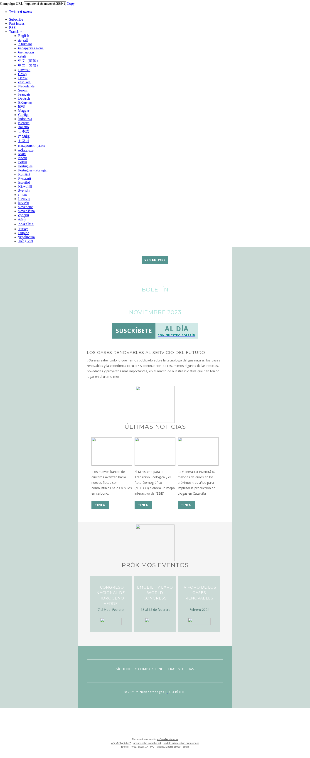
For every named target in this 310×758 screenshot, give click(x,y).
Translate (15, 32)
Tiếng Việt (25, 241)
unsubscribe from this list (147, 743)
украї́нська (26, 237)
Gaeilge (23, 115)
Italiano (23, 127)
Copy (71, 3)
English (23, 36)
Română (24, 174)
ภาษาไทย (26, 224)
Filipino (23, 233)
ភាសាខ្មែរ (24, 136)
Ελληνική (25, 102)
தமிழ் (22, 219)
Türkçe (23, 229)
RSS (12, 27)
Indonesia (25, 119)
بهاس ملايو (26, 150)
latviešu (23, 203)
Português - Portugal (32, 170)
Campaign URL (11, 3)
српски (23, 215)
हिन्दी (21, 106)
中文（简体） (29, 61)
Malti (22, 154)
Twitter (20, 12)
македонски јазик (31, 145)
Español (24, 182)
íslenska (24, 123)
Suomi (22, 90)
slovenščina (26, 211)
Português (25, 166)
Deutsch (24, 98)
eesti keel (24, 82)
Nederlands (26, 86)
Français (24, 94)
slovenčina (25, 207)
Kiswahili (25, 186)
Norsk (22, 158)
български (26, 52)
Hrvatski (24, 70)
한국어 (23, 141)
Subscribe (16, 19)
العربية (23, 40)
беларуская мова (31, 48)
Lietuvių (24, 199)
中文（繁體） (29, 65)
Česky (22, 74)
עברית (22, 195)
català (22, 56)
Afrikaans (25, 44)
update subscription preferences (181, 743)
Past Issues (17, 23)
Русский (24, 178)
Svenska (24, 191)
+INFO (100, 505)
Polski (22, 162)
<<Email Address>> (167, 739)
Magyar (23, 111)
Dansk (22, 78)
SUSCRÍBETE (176, 692)
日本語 (23, 131)
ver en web (155, 259)
